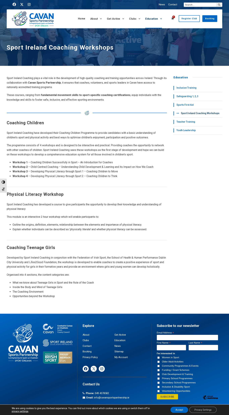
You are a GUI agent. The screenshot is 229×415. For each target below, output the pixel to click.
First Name (163, 342)
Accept (179, 409)
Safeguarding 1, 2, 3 (187, 96)
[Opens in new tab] (14, 5)
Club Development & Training (177, 374)
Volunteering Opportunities (176, 391)
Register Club (189, 18)
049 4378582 (102, 393)
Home (81, 18)
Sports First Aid (185, 104)
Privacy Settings (203, 409)
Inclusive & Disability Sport (176, 386)
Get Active (113, 18)
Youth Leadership (186, 130)
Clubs (132, 18)
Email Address (165, 332)
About (94, 18)
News (162, 4)
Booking (209, 18)
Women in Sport (170, 357)
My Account (121, 357)
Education (151, 18)
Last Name (195, 342)
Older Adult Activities (172, 361)
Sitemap (119, 351)
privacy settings (20, 411)
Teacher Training (186, 121)
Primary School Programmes (177, 378)
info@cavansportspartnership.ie (111, 397)
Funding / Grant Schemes (175, 370)
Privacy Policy (90, 357)
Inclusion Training (186, 87)
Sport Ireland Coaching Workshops (200, 113)
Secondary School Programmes (179, 382)
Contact (172, 4)
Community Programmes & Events (180, 365)
